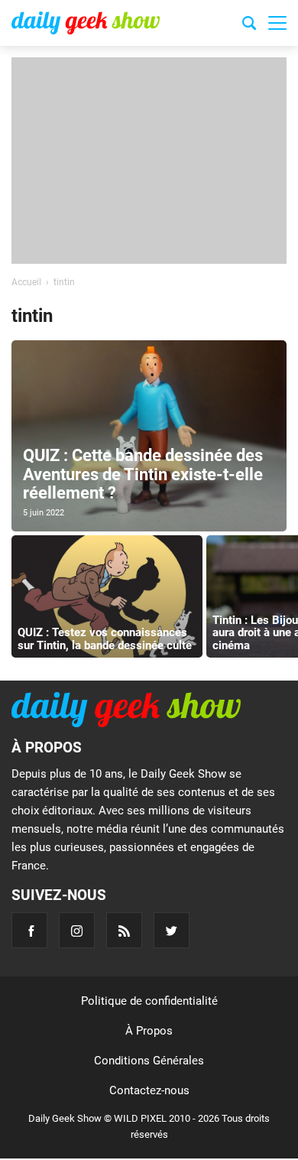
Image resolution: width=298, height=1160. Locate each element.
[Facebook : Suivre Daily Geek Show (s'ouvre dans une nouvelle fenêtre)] (29, 930)
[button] (277, 23)
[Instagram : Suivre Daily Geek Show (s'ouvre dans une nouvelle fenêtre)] (77, 930)
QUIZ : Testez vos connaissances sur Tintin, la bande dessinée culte (105, 638)
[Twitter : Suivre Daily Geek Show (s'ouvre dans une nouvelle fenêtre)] (171, 930)
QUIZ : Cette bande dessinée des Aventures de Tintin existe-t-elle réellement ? (143, 474)
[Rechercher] (249, 25)
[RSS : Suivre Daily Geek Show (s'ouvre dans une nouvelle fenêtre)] (124, 930)
